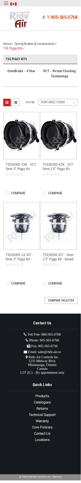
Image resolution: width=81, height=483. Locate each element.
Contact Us (42, 433)
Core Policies (42, 427)
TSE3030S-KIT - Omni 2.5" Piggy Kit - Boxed (58, 257)
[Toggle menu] (6, 6)
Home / (9, 43)
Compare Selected (61, 300)
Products (42, 396)
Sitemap (57, 476)
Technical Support (42, 415)
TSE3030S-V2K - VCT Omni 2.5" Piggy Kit (58, 167)
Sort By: (30, 102)
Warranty (42, 421)
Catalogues (42, 402)
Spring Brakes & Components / (36, 43)
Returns (42, 408)
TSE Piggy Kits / (14, 48)
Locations (42, 440)
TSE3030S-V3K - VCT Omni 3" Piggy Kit (21, 167)
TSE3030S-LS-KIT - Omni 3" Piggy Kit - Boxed (19, 257)
